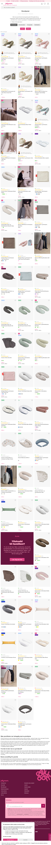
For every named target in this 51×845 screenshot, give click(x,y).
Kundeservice (3, 783)
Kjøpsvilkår (3, 785)
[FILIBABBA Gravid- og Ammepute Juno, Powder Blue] (35, 460)
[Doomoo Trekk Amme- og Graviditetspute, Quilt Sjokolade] (1, 593)
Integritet (26, 788)
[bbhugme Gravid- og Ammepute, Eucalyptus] (35, 127)
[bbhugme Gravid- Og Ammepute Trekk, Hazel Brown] (39, 194)
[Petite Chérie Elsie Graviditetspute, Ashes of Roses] (35, 427)
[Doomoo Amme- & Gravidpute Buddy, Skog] (1, 726)
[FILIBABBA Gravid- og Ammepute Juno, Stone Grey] (37, 460)
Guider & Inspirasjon (4, 788)
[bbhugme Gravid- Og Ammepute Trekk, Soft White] (35, 194)
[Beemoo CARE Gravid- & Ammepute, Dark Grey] (18, 227)
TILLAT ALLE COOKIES (10, 840)
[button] (2, 3)
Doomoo (8, 746)
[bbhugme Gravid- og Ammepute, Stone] (18, 60)
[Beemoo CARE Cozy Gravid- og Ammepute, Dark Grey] (36, 94)
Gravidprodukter (25, 13)
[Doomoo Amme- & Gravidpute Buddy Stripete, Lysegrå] (35, 527)
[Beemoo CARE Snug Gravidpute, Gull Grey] (35, 260)
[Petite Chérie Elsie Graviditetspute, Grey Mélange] (37, 427)
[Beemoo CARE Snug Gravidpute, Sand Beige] (37, 260)
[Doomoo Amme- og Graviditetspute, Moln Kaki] (35, 327)
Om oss (2, 794)
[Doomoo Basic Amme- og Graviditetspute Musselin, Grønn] (3, 227)
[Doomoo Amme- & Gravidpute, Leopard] (5, 194)
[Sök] (2, 7)
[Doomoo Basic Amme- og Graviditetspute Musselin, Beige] (1, 227)
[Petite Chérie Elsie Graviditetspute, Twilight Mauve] (36, 427)
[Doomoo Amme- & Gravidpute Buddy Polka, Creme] (35, 593)
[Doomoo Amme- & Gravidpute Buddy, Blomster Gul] (18, 660)
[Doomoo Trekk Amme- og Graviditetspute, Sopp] (35, 493)
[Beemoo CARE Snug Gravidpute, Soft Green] (36, 260)
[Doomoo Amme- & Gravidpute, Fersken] (18, 527)
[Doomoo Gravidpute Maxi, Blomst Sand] (37, 160)
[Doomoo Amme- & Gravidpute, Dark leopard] (35, 560)
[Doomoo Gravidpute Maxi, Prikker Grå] (18, 127)
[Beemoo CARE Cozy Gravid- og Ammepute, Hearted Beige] (35, 94)
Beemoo (12, 746)
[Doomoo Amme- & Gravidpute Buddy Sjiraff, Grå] (1, 427)
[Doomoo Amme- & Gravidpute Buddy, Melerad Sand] (35, 693)
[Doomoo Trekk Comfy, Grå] (1, 360)
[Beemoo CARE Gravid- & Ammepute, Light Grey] (1, 160)
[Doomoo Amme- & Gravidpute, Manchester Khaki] (4, 194)
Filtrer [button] (22, 28)
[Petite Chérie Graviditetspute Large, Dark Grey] (1, 127)
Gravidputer (31, 13)
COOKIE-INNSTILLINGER (25, 840)
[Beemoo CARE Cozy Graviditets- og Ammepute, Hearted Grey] (37, 94)
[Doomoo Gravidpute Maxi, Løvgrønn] (19, 127)
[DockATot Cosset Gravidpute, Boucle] (4, 527)
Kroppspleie (29, 24)
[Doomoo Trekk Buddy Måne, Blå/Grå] (19, 393)
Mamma (19, 13)
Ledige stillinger (4, 792)
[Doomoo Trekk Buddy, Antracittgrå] (1, 626)
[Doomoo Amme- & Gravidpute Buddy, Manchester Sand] (18, 493)
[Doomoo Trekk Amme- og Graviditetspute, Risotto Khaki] (18, 593)
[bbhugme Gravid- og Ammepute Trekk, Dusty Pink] (1, 393)
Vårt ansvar (26, 792)
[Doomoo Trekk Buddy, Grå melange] (22, 393)
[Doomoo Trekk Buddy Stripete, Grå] (18, 393)
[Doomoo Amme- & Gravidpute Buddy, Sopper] (1, 194)
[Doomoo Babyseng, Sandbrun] (18, 460)
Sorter (28, 28)
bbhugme (4, 746)
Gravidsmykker (22, 24)
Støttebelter (37, 24)
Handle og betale (27, 786)
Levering (26, 785)
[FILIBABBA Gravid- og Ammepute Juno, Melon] (36, 460)
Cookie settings (4, 790)
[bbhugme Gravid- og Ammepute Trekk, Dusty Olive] (36, 194)
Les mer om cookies (7, 836)
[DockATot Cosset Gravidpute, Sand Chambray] (35, 626)
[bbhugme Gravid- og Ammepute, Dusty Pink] (4, 60)
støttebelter (24, 764)
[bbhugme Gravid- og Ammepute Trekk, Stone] (37, 194)
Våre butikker (26, 790)
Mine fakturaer (3, 786)
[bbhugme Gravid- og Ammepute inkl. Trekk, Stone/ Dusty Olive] (1, 94)
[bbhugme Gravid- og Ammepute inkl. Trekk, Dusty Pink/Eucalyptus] (18, 260)
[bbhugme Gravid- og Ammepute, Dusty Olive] (1, 60)
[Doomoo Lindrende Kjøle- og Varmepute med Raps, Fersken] (1, 460)
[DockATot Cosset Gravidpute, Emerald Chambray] (1, 527)
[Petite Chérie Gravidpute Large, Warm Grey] (18, 194)
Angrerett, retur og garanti (29, 783)
